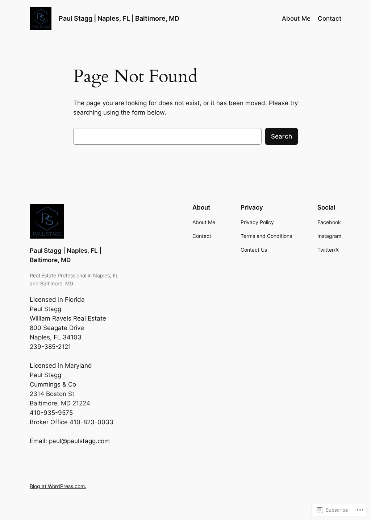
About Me (296, 18)
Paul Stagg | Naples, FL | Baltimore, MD (119, 18)
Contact (329, 18)
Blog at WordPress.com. (58, 486)
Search (281, 136)
